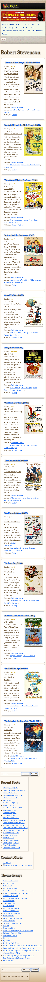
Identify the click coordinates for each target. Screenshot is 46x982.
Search (34, 774)
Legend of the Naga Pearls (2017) (15, 820)
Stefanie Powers (25, 706)
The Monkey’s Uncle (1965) (16, 403)
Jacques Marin (26, 758)
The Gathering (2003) (11, 843)
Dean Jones (24, 548)
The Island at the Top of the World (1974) (22, 721)
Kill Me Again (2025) (10, 835)
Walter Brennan (15, 498)
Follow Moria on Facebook (22, 865)
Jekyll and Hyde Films (11, 943)
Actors (4, 34)
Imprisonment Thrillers (11, 888)
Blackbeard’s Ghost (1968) (16, 513)
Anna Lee (23, 110)
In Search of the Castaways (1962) (19, 235)
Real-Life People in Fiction (12, 918)
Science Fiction (17, 225)
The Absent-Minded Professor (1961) (20, 180)
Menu (3, 39)
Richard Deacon (16, 500)
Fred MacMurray (16, 220)
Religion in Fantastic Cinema (13, 933)
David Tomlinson (10, 603)
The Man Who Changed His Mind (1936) (22, 62)
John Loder (32, 110)
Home (4, 24)
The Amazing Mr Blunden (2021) (15, 790)
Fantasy (14, 170)
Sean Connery (35, 165)
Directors (39, 31)
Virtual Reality (8, 886)
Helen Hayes (14, 706)
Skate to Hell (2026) (10, 793)
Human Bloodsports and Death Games (16, 893)
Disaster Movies (9, 901)
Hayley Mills (14, 280)
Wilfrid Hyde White (27, 280)
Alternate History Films (11, 953)
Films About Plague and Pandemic (15, 898)
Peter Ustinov (14, 548)
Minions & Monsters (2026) (13, 795)
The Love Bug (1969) (13, 563)
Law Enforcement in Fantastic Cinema (16, 958)
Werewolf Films (8, 883)
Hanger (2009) (8, 805)
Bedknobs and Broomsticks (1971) (19, 616)
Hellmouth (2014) (9, 810)
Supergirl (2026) (9, 815)
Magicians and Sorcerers (11, 913)
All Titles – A (12, 24)
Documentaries (8, 906)
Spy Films (6, 941)
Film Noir (6, 938)
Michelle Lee (35, 601)
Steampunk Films (9, 903)
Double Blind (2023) (10, 803)
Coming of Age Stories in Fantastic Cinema (18, 948)
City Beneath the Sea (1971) (13, 808)
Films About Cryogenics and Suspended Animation (21, 951)
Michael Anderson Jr (19, 282)
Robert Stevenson (17, 107)
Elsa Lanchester (17, 550)
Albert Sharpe (15, 165)
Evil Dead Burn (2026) (11, 818)
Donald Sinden (15, 758)
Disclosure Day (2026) (11, 833)
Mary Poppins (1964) (13, 348)
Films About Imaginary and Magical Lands (18, 931)
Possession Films (9, 928)
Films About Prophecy (11, 911)
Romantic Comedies (10, 936)
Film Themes (7, 31)
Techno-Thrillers (9, 921)
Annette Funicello (26, 445)
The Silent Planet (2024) (11, 848)
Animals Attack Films (10, 896)
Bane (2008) (7, 800)
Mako (13, 761)
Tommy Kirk (27, 333)
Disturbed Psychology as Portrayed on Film (18, 956)
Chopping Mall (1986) (11, 788)
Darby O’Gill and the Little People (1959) (22, 125)
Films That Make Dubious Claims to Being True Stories (22, 946)
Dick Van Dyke (26, 388)
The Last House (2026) (11, 798)
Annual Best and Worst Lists (23, 31)
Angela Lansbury (16, 656)
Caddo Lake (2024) (10, 813)
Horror (14, 115)
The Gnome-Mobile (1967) (16, 460)
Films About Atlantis (10, 881)
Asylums (6, 926)
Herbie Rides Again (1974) (16, 668)
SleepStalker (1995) (10, 845)
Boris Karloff (14, 110)
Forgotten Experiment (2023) (13, 825)
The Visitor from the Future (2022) (15, 828)
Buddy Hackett (24, 601)
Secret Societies (8, 916)
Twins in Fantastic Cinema (12, 923)
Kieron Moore (9, 167)
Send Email (7, 863)
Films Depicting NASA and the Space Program (20, 891)
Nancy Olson (13, 222)
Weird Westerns (8, 961)
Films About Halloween (11, 908)
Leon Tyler (13, 448)
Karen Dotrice (27, 498)
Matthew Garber (16, 390)
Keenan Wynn (28, 220)
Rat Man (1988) (8, 838)
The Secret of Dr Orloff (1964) (14, 823)
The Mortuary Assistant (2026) (14, 830)
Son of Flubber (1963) (14, 295)
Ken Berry (13, 708)
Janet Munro (25, 165)
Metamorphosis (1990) (11, 840)
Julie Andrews (15, 388)
